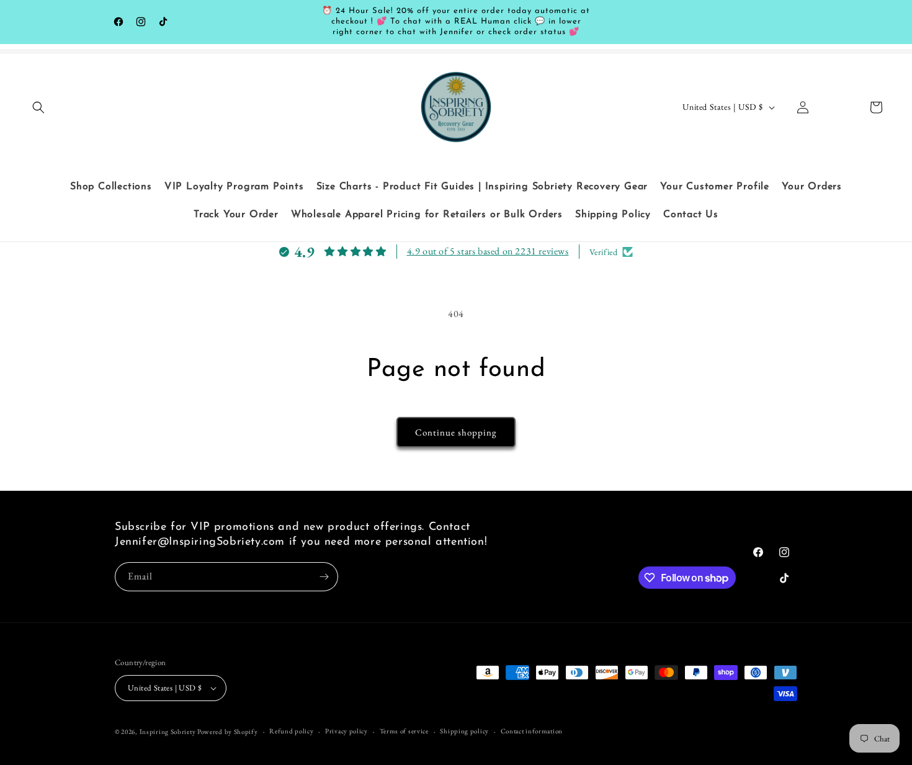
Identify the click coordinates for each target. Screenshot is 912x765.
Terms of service (404, 731)
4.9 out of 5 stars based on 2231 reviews (488, 250)
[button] (38, 107)
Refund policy (291, 731)
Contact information (532, 731)
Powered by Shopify (227, 731)
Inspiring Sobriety (168, 731)
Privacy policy (346, 731)
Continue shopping (456, 432)
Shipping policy (464, 731)
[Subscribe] (324, 576)
